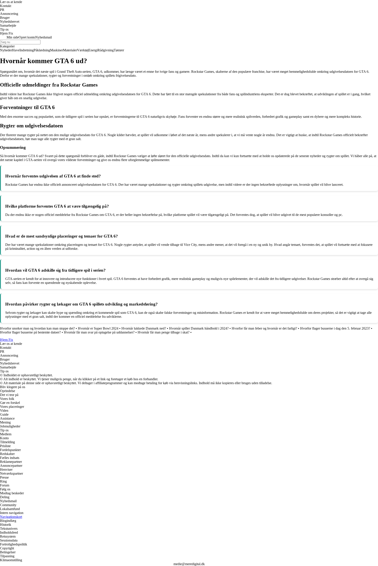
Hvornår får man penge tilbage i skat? (163, 332)
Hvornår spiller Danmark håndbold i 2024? (199, 328)
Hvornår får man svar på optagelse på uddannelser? (99, 332)
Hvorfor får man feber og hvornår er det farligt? (264, 328)
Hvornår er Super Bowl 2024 (98, 328)
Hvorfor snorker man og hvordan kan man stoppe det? (37, 328)
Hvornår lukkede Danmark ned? (143, 328)
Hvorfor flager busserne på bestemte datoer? (30, 332)
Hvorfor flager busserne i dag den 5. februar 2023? (335, 328)
